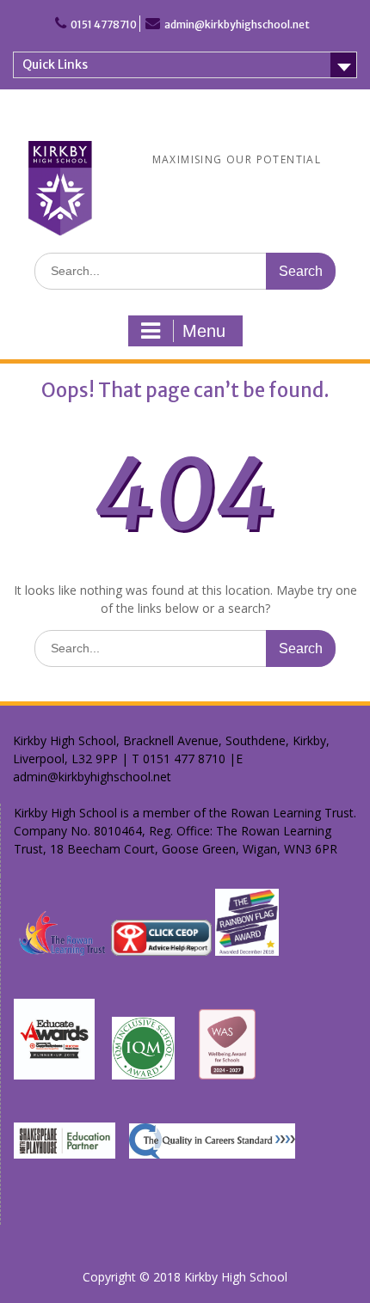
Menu (203, 330)
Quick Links (55, 64)
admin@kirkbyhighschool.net (237, 24)
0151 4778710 (104, 24)
